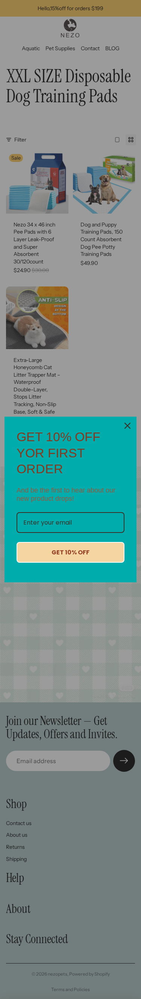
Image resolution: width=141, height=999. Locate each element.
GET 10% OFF (70, 552)
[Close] (127, 426)
